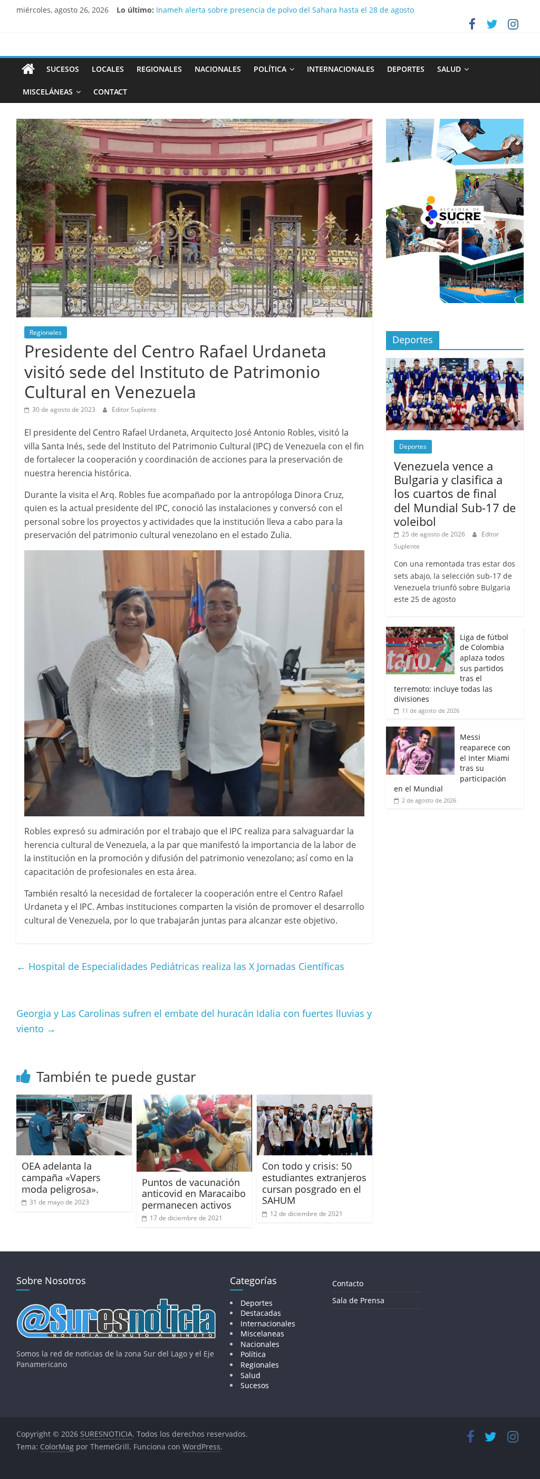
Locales (108, 69)
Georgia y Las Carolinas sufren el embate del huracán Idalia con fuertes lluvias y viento (194, 1021)
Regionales (159, 69)
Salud (449, 69)
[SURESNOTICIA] (28, 68)
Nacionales (218, 69)
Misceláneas (48, 92)
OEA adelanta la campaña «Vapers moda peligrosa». (61, 1177)
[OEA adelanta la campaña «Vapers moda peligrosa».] (74, 1101)
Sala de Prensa (358, 1300)
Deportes (406, 69)
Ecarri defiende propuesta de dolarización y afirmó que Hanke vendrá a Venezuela (301, 9)
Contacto (347, 1283)
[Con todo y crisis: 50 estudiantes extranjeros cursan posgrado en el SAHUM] (315, 1101)
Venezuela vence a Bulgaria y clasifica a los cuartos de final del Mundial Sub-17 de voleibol (455, 494)
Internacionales (340, 69)
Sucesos (62, 69)
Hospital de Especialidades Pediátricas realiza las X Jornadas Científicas (180, 966)
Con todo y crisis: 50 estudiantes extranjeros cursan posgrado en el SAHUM (314, 1183)
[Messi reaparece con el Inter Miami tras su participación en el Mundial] (420, 732)
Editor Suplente (134, 409)
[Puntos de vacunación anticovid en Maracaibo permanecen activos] (195, 1101)
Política (270, 69)
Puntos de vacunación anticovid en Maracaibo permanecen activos (194, 1193)
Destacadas (260, 1313)
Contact (110, 92)
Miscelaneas (262, 1334)
